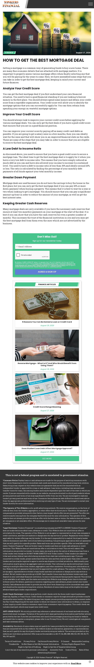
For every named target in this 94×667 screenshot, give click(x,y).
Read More (76, 663)
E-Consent (65, 641)
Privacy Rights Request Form (73, 644)
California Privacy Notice (58, 265)
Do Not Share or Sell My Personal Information (40, 644)
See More (47, 458)
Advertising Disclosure (47, 653)
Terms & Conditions (42, 265)
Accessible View (56, 650)
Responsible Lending (80, 641)
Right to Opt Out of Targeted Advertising (59, 647)
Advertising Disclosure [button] (65, 264)
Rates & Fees (84, 650)
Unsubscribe (14, 644)
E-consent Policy (37, 264)
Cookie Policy (71, 650)
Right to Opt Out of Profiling (29, 647)
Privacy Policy (32, 265)
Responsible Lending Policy (51, 264)
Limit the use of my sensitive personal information (26, 650)
